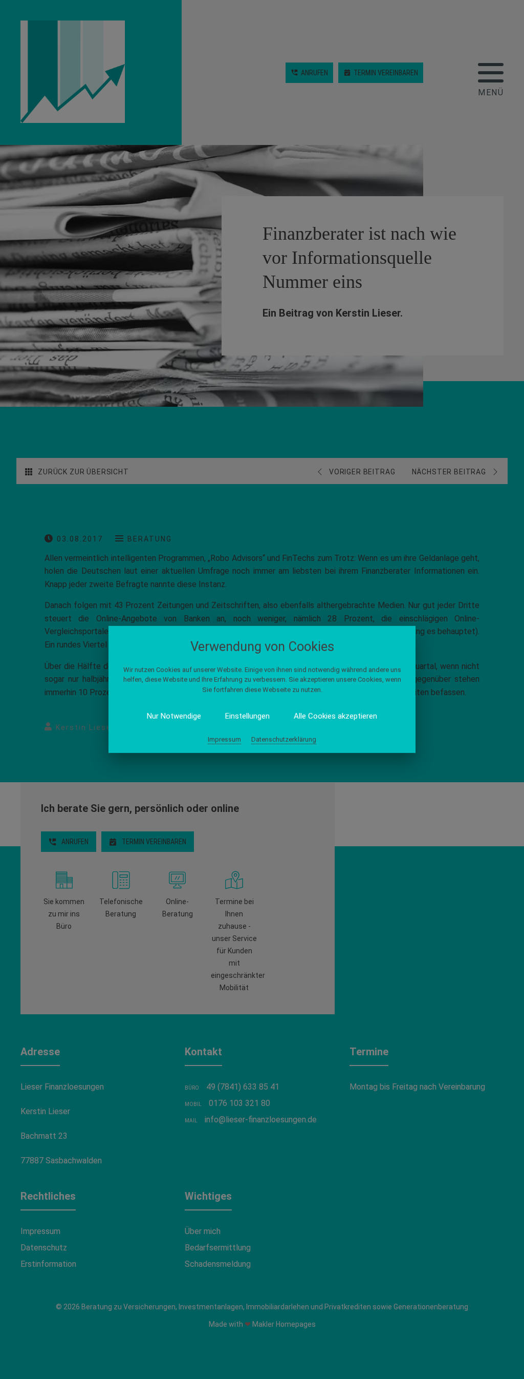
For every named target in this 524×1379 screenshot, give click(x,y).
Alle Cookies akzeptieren (335, 716)
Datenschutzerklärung (283, 739)
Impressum (224, 739)
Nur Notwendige (174, 716)
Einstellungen (247, 716)
